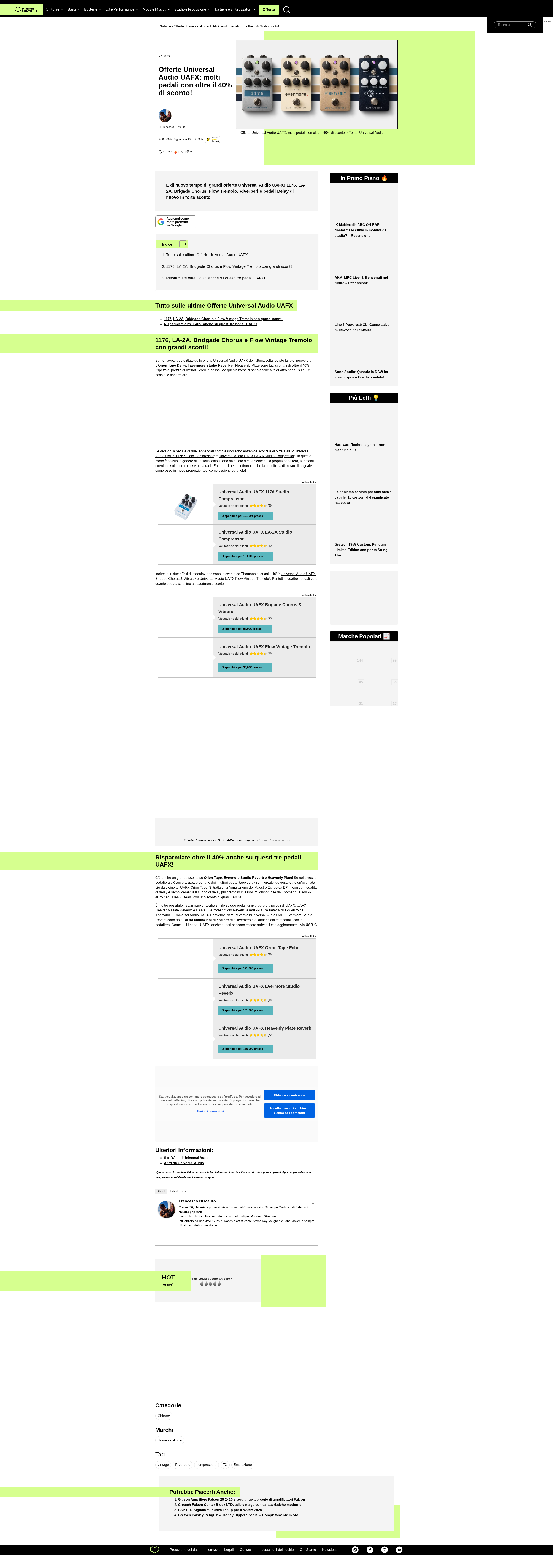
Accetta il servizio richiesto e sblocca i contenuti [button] (290, 1110)
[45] (347, 669)
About (161, 1191)
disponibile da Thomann (277, 892)
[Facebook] (313, 1202)
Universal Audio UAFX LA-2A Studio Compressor (256, 456)
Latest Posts (178, 1191)
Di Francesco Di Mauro (172, 126)
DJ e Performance (120, 9)
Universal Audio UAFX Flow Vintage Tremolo (234, 578)
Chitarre (52, 9)
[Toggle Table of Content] (181, 244)
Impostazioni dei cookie (276, 1550)
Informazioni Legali (219, 1550)
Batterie (90, 9)
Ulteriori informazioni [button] (210, 1111)
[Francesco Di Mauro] (166, 1209)
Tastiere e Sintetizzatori (233, 9)
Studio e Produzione (190, 9)
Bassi (72, 9)
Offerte (269, 10)
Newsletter (330, 1550)
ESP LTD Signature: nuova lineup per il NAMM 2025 (220, 1510)
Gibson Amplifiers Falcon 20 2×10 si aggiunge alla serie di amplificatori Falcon (241, 1499)
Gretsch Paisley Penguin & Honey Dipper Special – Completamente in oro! (238, 1515)
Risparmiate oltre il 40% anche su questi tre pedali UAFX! (215, 278)
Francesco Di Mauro (197, 1201)
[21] (347, 688)
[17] (381, 691)
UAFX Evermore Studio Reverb (220, 910)
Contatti (246, 1550)
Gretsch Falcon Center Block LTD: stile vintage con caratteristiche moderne (239, 1505)
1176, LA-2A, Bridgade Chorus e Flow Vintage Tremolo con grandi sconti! (229, 266)
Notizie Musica (154, 9)
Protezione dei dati (184, 1550)
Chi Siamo (308, 1550)
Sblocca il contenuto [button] (289, 1095)
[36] (381, 667)
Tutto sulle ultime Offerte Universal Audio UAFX (207, 255)
